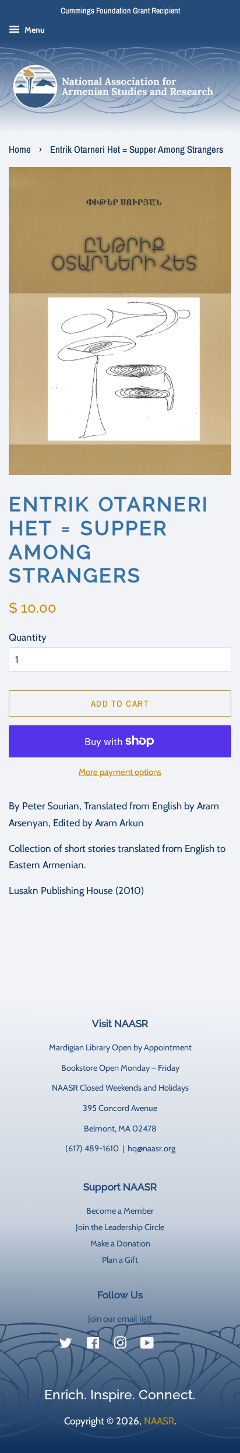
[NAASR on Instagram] (120, 1345)
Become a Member (120, 1211)
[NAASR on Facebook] (93, 1345)
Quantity (28, 637)
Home (20, 149)
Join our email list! (120, 1319)
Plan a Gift (120, 1260)
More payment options (120, 772)
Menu (34, 30)
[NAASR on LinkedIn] (174, 1345)
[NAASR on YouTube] (147, 1345)
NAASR (159, 1421)
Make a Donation (120, 1243)
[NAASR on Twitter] (65, 1345)
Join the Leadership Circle (120, 1227)
